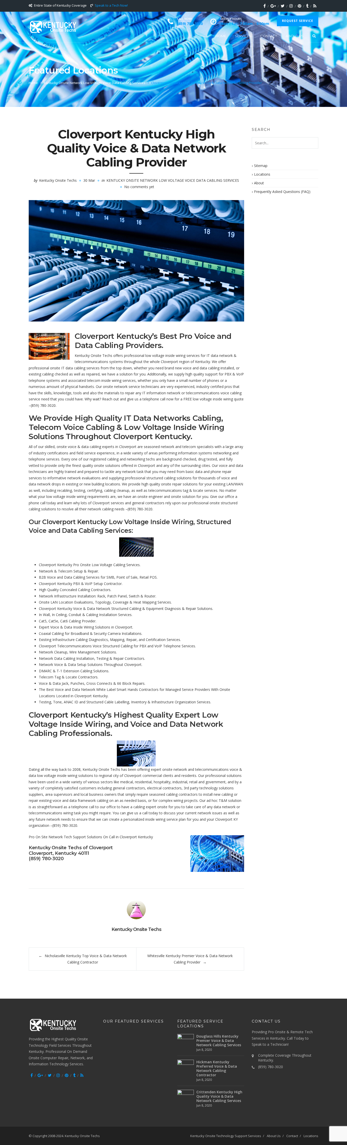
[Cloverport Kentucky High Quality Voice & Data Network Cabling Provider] (136, 261)
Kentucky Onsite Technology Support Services (225, 1136)
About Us (295, 36)
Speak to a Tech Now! (111, 5)
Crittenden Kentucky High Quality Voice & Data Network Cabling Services (219, 1096)
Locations (262, 174)
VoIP (240, 374)
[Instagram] (291, 6)
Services (243, 36)
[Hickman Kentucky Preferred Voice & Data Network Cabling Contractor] (185, 1065)
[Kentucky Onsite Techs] (53, 27)
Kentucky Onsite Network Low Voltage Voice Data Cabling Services (94, 82)
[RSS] (314, 6)
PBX (228, 374)
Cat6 (64, 621)
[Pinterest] (299, 6)
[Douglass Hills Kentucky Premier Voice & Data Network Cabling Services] (185, 1039)
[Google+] (273, 6)
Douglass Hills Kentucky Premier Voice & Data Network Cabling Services (218, 1040)
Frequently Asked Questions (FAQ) (282, 191)
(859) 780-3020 (43, 405)
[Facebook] (264, 6)
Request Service (297, 21)
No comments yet (139, 186)
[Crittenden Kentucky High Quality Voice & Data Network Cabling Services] (185, 1094)
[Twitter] (282, 6)
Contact (268, 36)
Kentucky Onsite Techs (58, 180)
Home (220, 36)
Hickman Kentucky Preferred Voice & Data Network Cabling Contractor (216, 1068)
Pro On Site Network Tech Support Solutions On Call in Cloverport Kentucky (91, 836)
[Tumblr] (307, 6)
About (259, 182)
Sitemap (260, 165)
